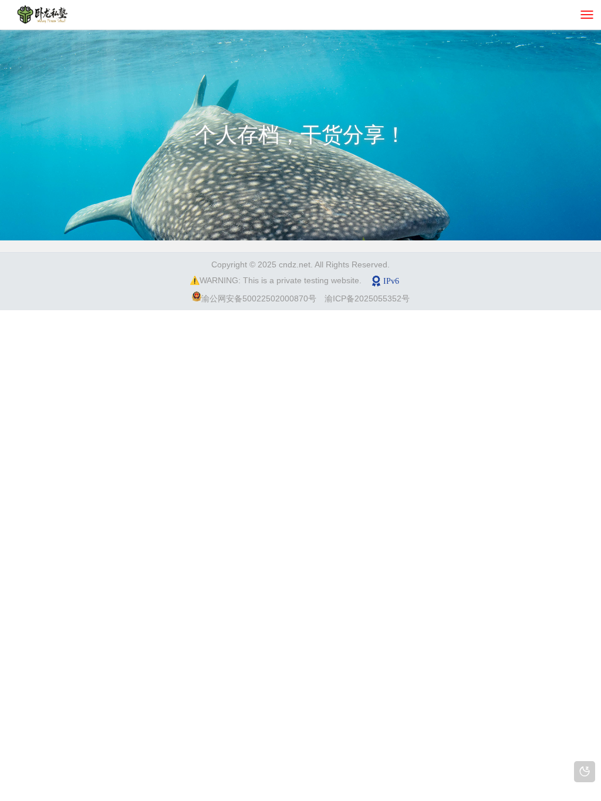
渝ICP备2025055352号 (367, 298)
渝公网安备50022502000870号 (258, 298)
